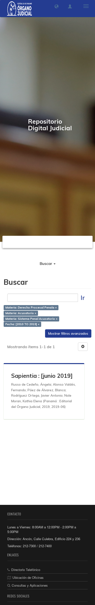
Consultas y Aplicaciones (30, 585)
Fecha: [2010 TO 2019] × (22, 324)
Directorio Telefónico (25, 569)
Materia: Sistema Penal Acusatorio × (31, 318)
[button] (56, 6)
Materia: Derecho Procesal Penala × (31, 307)
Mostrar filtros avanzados (68, 333)
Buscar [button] (46, 263)
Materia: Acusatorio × (20, 313)
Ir (83, 297)
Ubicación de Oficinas (28, 577)
